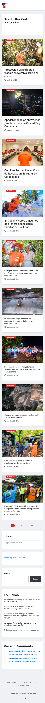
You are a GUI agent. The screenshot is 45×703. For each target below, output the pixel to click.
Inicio (9, 40)
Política (23, 682)
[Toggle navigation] (40, 5)
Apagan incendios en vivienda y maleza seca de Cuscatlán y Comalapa (22, 123)
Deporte (33, 682)
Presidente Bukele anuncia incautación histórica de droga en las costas (19, 608)
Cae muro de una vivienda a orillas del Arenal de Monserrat (21, 416)
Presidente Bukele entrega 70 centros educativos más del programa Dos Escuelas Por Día (21, 616)
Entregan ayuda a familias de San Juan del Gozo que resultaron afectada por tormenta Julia (21, 273)
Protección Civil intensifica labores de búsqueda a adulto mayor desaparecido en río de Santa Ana (21, 509)
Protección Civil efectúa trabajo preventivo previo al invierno (21, 73)
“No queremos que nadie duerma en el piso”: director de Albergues (24, 657)
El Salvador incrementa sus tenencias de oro (21, 630)
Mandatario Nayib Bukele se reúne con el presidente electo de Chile (20, 624)
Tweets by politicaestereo (14, 557)
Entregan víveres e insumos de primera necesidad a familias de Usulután (21, 224)
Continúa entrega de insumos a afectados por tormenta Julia (18, 461)
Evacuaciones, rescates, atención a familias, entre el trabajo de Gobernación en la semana (22, 369)
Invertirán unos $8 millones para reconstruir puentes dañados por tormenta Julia (19, 321)
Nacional (11, 90)
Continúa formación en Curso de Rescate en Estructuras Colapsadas (22, 173)
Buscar (7, 573)
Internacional (23, 685)
